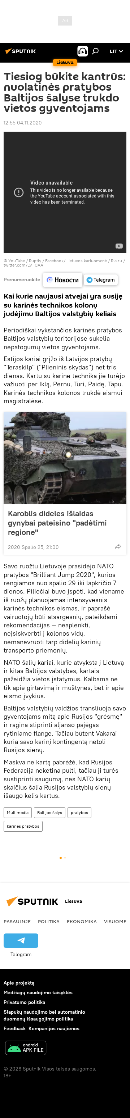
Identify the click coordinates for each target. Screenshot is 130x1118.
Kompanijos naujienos (54, 1028)
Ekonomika (82, 921)
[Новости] (62, 280)
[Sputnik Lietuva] (22, 54)
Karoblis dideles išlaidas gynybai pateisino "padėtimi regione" (57, 523)
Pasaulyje (17, 921)
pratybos (79, 812)
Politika (49, 921)
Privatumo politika (24, 1002)
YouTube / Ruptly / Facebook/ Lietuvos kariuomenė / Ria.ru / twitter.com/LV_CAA (64, 263)
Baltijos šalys (49, 812)
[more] (118, 546)
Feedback (15, 1028)
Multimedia (18, 812)
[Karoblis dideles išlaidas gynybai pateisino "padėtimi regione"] (65, 458)
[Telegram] (101, 279)
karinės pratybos (23, 826)
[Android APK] (25, 1049)
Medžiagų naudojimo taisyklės (38, 992)
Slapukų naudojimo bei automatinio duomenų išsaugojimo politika (44, 1015)
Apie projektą (19, 983)
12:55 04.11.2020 (23, 122)
